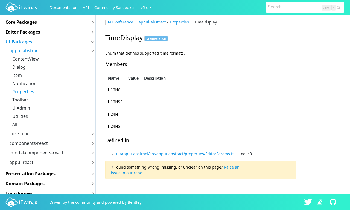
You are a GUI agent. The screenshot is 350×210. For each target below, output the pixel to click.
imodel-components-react (36, 153)
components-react (29, 143)
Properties (23, 92)
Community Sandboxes (114, 7)
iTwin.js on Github (334, 202)
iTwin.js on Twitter (308, 202)
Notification (24, 83)
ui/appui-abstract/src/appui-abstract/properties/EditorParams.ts (175, 153)
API (86, 7)
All (14, 124)
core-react (20, 134)
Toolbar (20, 100)
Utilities (20, 116)
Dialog (19, 67)
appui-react (21, 162)
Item (17, 75)
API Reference (120, 22)
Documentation (63, 7)
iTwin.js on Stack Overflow (321, 202)
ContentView (25, 59)
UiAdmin (21, 108)
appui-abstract (25, 50)
